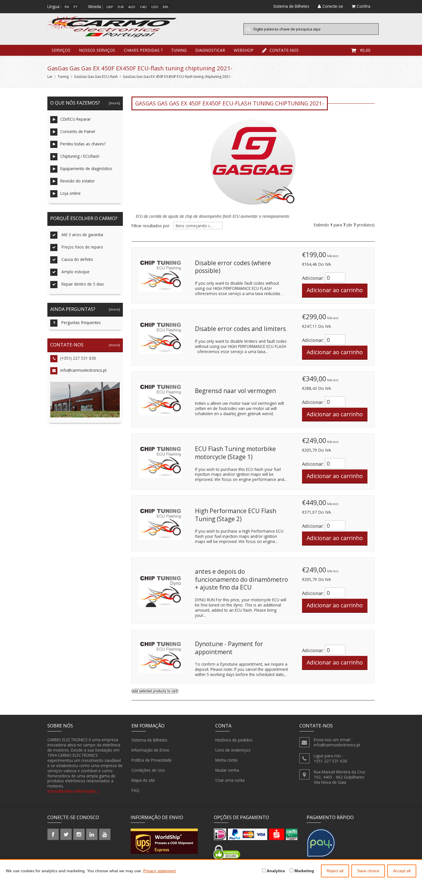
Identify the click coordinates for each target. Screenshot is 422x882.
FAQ (135, 790)
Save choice (368, 870)
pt (75, 7)
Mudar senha (227, 770)
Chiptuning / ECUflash (79, 156)
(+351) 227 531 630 (78, 358)
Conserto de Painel (77, 131)
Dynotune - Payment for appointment (229, 648)
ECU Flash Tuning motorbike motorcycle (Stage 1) (235, 453)
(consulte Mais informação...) (73, 791)
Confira (363, 6)
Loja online (70, 193)
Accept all (402, 870)
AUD (131, 7)
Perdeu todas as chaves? (83, 144)
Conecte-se (332, 6)
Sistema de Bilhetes (149, 740)
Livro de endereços (232, 750)
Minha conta (226, 760)
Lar (50, 76)
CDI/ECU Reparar (75, 119)
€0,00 (365, 50)
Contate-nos (284, 50)
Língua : (54, 6)
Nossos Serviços (97, 50)
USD (154, 7)
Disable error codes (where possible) (233, 267)
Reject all (335, 870)
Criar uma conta (230, 780)
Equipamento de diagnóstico (86, 168)
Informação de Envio (150, 750)
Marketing (303, 870)
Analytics (275, 870)
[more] (113, 103)
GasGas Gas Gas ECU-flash (96, 76)
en (67, 7)
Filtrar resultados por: (150, 225)
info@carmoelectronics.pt (83, 370)
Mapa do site (143, 780)
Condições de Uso (148, 770)
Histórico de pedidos (234, 740)
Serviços (61, 50)
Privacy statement (159, 870)
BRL (166, 7)
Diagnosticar (210, 50)
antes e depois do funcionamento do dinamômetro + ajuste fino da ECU (241, 579)
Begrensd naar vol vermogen (235, 391)
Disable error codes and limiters (240, 329)
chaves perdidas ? (143, 50)
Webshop (243, 50)
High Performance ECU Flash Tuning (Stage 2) (235, 515)
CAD (143, 7)
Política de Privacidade (151, 760)
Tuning (179, 50)
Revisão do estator (77, 181)
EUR (121, 7)
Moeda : (95, 6)
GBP (109, 7)
